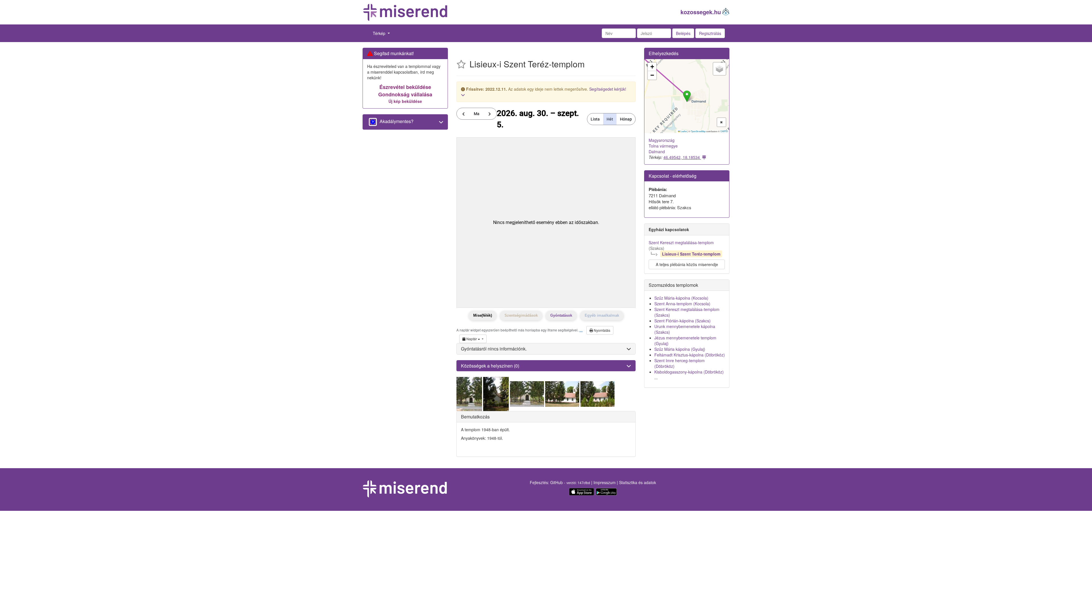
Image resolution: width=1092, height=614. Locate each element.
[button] (687, 96)
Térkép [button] (379, 33)
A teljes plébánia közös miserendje (687, 264)
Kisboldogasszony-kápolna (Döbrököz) (689, 372)
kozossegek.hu (701, 12)
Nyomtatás (601, 330)
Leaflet (683, 131)
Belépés (683, 33)
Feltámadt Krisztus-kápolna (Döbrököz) (689, 355)
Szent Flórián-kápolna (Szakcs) (682, 320)
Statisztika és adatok (637, 482)
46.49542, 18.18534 (682, 157)
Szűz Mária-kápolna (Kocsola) (681, 298)
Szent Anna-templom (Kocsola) (682, 303)
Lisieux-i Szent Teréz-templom (691, 254)
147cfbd (584, 482)
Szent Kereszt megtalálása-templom (681, 242)
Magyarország (662, 140)
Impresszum (604, 482)
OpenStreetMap (698, 131)
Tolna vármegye (663, 146)
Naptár (472, 338)
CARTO (724, 131)
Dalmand (657, 151)
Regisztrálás (710, 33)
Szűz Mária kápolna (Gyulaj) (679, 349)
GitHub (556, 482)
